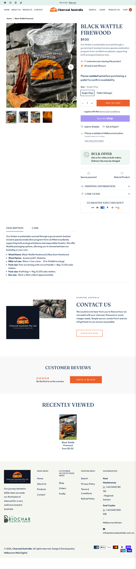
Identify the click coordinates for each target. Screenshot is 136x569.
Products (41, 489)
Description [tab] (14, 228)
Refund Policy (88, 498)
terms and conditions (109, 111)
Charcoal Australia (22, 548)
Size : (89, 86)
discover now (89, 333)
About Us (41, 483)
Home (9, 18)
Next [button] (71, 67)
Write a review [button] (86, 380)
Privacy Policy (88, 483)
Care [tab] (35, 228)
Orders (62, 488)
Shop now (72, 2)
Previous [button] (12, 67)
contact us (95, 76)
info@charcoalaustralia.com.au (118, 532)
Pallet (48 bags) (104, 92)
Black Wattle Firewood (68, 444)
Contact (41, 494)
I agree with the (102, 111)
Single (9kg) (87, 92)
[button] (92, 10)
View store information (94, 141)
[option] (41, 65)
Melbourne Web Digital (15, 552)
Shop (61, 483)
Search (84, 478)
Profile (62, 493)
